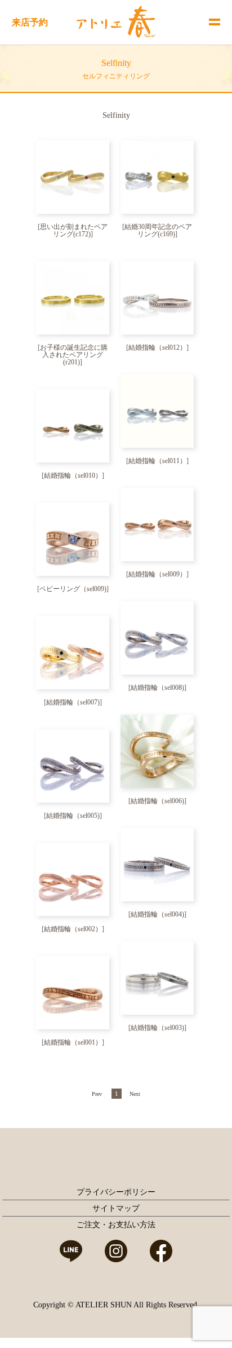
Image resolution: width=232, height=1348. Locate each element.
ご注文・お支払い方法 (116, 1225)
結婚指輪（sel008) (157, 687)
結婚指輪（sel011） (157, 461)
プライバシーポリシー (116, 1192)
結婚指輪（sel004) (157, 914)
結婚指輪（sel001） (73, 1042)
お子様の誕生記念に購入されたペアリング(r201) (74, 354)
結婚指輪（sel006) (157, 801)
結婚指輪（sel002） (73, 929)
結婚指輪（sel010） (73, 475)
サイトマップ (116, 1208)
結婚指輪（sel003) (157, 1028)
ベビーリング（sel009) (72, 589)
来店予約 (30, 22)
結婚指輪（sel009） (157, 574)
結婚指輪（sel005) (73, 816)
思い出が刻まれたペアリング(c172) (74, 230)
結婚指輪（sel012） (157, 347)
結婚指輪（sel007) (73, 702)
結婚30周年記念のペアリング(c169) (158, 230)
